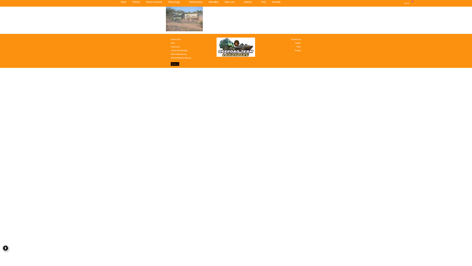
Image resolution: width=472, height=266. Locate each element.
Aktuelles (213, 2)
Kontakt (276, 2)
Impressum (175, 47)
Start (123, 2)
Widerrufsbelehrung (178, 54)
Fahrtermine (195, 2)
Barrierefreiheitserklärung (181, 58)
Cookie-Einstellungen (179, 50)
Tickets (136, 2)
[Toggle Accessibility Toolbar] (5, 248)
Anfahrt (298, 43)
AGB (173, 43)
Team (298, 47)
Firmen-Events (154, 2)
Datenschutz (176, 39)
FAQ (263, 2)
